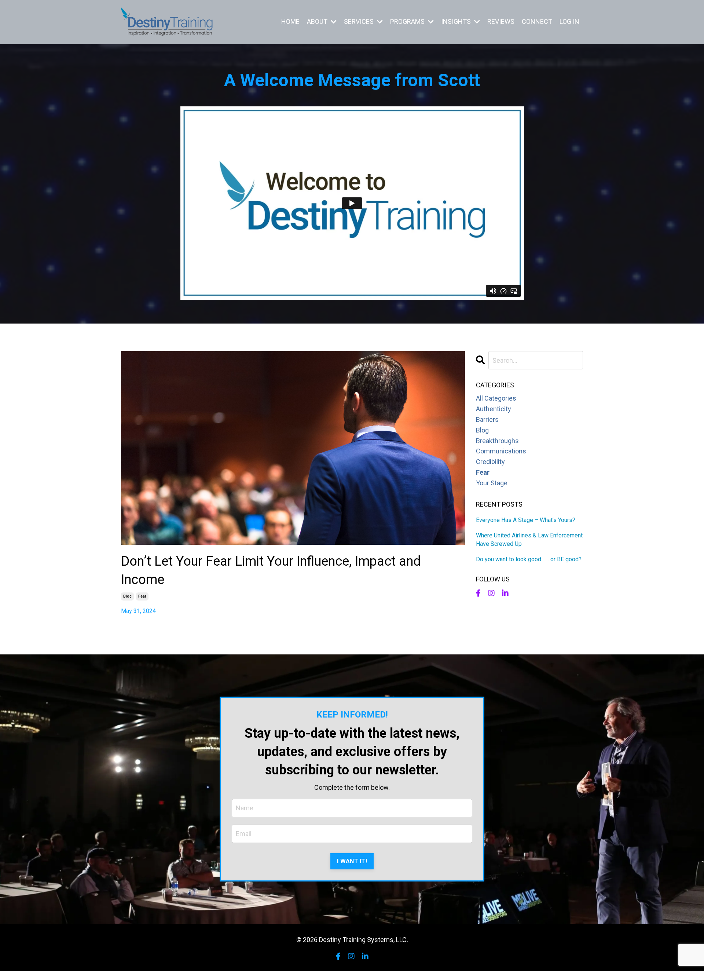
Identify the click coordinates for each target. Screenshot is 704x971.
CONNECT (537, 21)
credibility (490, 462)
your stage (491, 483)
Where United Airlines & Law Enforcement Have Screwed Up (529, 539)
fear (142, 596)
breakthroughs (497, 441)
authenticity (493, 409)
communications (501, 451)
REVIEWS (500, 21)
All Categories (496, 398)
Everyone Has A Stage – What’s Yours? (525, 519)
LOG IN (569, 21)
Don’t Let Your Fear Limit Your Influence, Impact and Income (271, 570)
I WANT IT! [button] (352, 861)
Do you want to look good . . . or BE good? (529, 559)
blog (127, 596)
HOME (290, 21)
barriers (487, 419)
